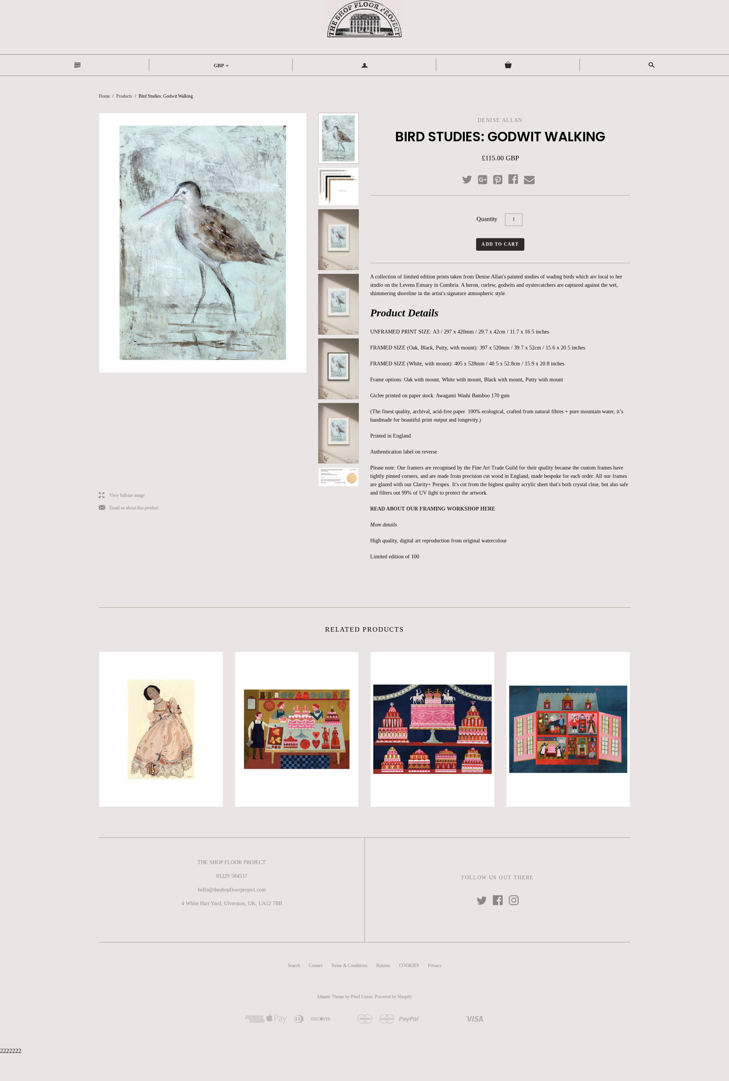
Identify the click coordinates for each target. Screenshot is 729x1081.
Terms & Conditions (349, 965)
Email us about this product (128, 508)
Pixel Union (361, 996)
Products (124, 96)
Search (294, 965)
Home (104, 96)
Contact (315, 965)
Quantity (487, 219)
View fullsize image (122, 495)
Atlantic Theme (330, 996)
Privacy (435, 965)
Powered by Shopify (393, 996)
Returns (383, 965)
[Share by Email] (528, 180)
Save (501, 178)
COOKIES (409, 965)
